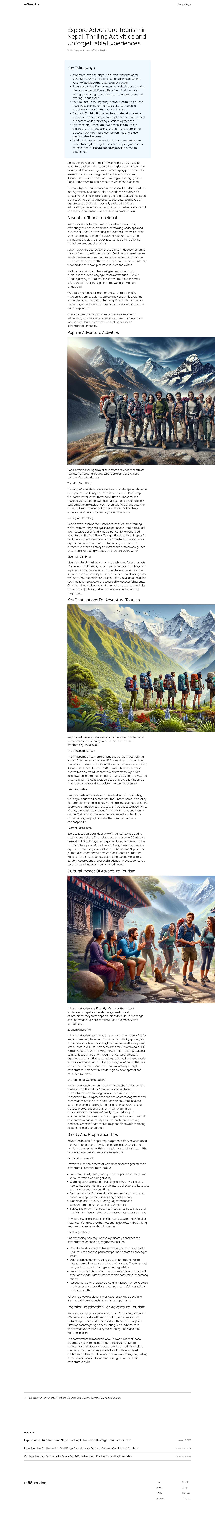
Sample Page (184, 4)
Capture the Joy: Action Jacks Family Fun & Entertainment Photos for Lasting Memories (78, 1456)
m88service (31, 4)
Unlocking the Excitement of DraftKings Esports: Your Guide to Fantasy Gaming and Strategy (74, 1397)
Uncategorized (101, 50)
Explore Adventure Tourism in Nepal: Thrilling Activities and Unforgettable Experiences (77, 1440)
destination (85, 211)
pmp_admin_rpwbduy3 (85, 50)
